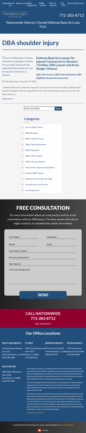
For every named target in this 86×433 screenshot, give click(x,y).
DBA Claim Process (45, 74)
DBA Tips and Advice (35, 161)
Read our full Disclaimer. (35, 413)
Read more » (8, 98)
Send (43, 295)
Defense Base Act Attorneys (15, 15)
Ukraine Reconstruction (57, 78)
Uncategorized (32, 190)
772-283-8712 (71, 15)
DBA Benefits (31, 133)
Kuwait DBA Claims (34, 173)
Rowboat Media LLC (66, 425)
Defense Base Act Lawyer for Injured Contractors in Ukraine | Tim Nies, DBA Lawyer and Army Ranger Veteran (57, 63)
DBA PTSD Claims (33, 156)
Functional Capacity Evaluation (40, 167)
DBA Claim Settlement (65, 74)
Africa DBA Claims (34, 127)
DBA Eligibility (32, 150)
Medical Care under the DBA (38, 179)
